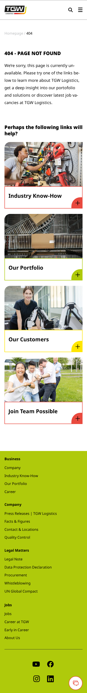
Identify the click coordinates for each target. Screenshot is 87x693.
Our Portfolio (15, 483)
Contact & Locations (21, 529)
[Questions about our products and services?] (76, 683)
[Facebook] (50, 664)
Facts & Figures (17, 521)
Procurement (15, 575)
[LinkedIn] (50, 678)
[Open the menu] (80, 10)
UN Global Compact (21, 591)
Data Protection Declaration (28, 567)
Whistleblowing (17, 583)
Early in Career (16, 629)
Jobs (8, 613)
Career (10, 491)
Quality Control (17, 537)
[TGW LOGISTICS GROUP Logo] (15, 9)
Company (12, 467)
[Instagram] (36, 678)
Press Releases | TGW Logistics (30, 513)
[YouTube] (36, 664)
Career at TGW (16, 621)
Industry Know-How (21, 475)
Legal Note (13, 559)
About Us (12, 637)
